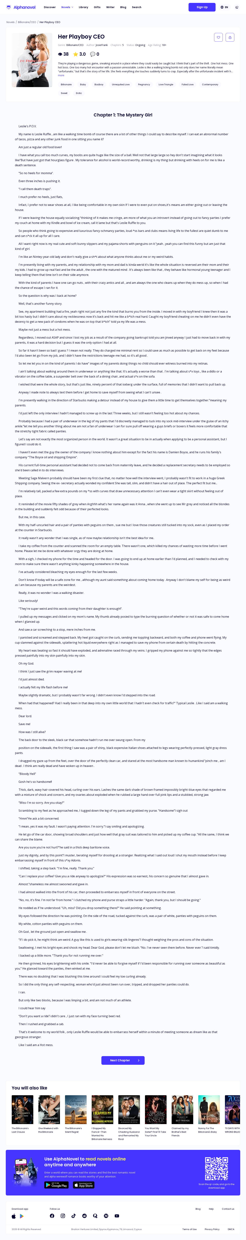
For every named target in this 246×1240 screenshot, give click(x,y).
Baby (83, 84)
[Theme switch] (237, 7)
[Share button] (230, 37)
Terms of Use (189, 1229)
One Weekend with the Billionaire (48, 1130)
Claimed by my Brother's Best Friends (180, 1132)
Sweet (64, 93)
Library (83, 7)
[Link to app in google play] (22, 1216)
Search (136, 7)
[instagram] (63, 1216)
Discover (50, 7)
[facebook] (52, 1216)
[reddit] (84, 1216)
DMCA (231, 1229)
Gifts (97, 7)
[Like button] (218, 37)
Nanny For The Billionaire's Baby (207, 1130)
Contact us (228, 1208)
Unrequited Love (120, 84)
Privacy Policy (212, 1229)
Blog (123, 7)
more (61, 75)
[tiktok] (73, 1216)
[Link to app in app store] (14, 1216)
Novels (10, 22)
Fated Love (187, 84)
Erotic (79, 93)
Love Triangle (166, 84)
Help (211, 1208)
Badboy (99, 84)
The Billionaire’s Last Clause (20, 1130)
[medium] (106, 1216)
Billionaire (66, 84)
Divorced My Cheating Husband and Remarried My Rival (129, 1134)
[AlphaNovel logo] (20, 7)
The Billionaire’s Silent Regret (73, 1130)
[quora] (95, 1216)
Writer (110, 7)
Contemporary (210, 84)
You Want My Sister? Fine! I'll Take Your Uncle (155, 1132)
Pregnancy (144, 84)
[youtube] (117, 1216)
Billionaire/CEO (27, 22)
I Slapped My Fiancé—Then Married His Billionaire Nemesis (102, 1134)
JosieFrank (102, 45)
